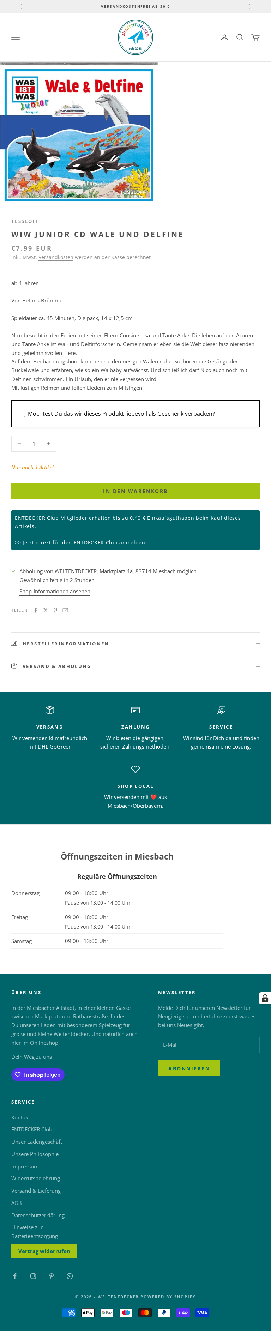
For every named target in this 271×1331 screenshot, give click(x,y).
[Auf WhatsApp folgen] (69, 1276)
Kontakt (20, 1117)
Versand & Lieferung (36, 1190)
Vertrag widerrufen (44, 1251)
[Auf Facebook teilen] (35, 610)
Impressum (25, 1166)
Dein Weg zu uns (31, 1056)
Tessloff (25, 221)
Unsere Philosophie (35, 1153)
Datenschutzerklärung (38, 1215)
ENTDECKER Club (31, 1129)
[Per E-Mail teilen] (65, 610)
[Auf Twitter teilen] (45, 610)
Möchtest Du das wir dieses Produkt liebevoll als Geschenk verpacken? (121, 414)
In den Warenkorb (135, 491)
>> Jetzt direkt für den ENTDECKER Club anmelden (80, 542)
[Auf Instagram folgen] (33, 1276)
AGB (16, 1202)
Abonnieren (189, 1068)
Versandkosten (55, 257)
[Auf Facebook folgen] (14, 1276)
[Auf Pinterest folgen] (51, 1276)
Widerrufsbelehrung (35, 1178)
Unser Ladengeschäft (36, 1141)
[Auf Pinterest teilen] (55, 610)
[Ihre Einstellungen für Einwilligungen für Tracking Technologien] (265, 998)
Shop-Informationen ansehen (54, 591)
